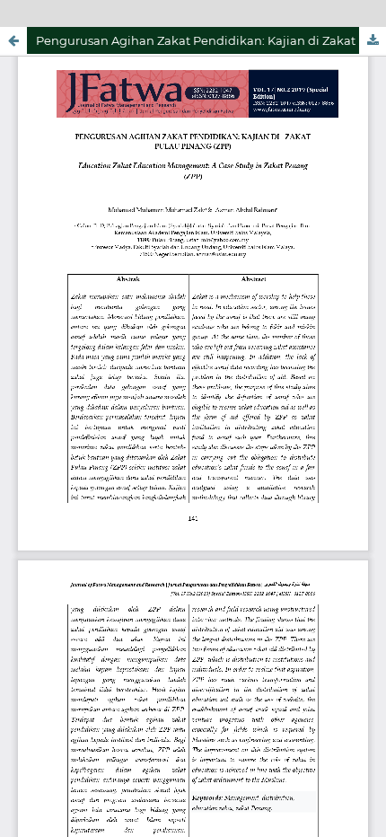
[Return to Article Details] (13, 40)
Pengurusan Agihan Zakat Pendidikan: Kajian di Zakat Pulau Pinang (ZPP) (211, 40)
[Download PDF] (372, 40)
